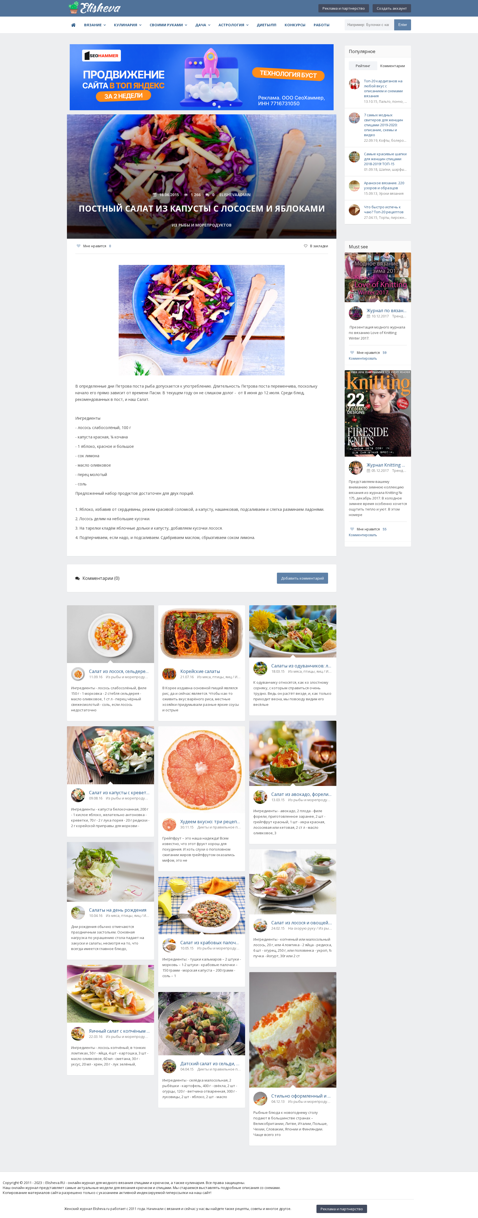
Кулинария (125, 24)
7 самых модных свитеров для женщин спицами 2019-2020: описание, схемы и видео (383, 124)
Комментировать (363, 358)
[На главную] (94, 8)
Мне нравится (97, 246)
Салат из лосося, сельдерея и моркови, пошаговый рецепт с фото (119, 671)
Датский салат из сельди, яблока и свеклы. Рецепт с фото (210, 1063)
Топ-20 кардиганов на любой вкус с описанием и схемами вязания (383, 88)
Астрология (231, 24)
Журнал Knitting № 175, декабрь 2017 (387, 465)
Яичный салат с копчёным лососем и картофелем (119, 1031)
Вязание (93, 24)
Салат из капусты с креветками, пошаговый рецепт (119, 792)
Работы (321, 24)
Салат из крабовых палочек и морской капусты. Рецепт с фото (210, 942)
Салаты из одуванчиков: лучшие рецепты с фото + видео (301, 666)
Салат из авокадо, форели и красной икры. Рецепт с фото (301, 794)
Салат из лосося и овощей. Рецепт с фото (301, 922)
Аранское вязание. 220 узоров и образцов (384, 185)
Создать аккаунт (392, 8)
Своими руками (166, 24)
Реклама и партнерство (344, 8)
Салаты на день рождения (117, 910)
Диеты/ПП (266, 24)
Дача (200, 24)
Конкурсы (295, 24)
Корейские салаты (200, 671)
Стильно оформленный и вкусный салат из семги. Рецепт (301, 1096)
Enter (402, 25)
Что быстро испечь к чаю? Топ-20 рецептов (384, 209)
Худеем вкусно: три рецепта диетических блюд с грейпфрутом (210, 821)
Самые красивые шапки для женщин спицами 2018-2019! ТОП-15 (385, 158)
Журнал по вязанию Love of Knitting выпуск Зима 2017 (387, 310)
